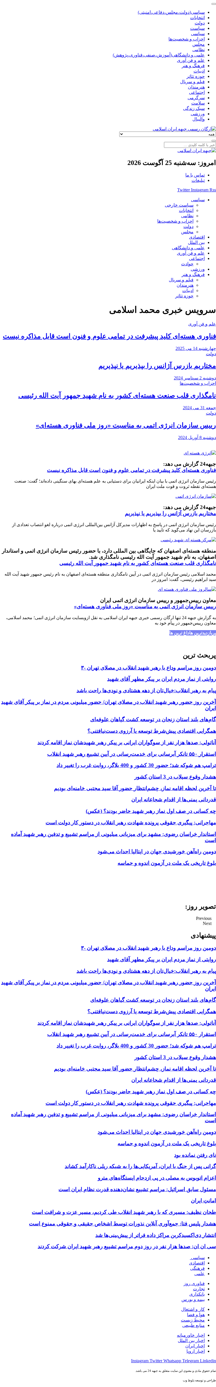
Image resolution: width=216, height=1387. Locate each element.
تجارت (199, 1288)
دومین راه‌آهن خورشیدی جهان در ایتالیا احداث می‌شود (157, 851)
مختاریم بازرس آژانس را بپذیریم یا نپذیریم (157, 365)
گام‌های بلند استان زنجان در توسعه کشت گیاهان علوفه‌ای (153, 719)
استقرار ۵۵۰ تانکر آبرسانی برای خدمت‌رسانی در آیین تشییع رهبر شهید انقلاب (131, 754)
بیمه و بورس (193, 1299)
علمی (199, 1273)
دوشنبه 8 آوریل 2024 (197, 437)
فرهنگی (197, 1268)
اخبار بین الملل (191, 1340)
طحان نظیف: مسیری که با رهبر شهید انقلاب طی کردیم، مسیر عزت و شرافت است (124, 1212)
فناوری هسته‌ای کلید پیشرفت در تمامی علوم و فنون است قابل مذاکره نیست (109, 336)
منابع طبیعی (193, 1325)
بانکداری (197, 1294)
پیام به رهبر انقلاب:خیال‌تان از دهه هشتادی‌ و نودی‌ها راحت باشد (146, 690)
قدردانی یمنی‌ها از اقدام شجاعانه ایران (173, 799)
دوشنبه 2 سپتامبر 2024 (195, 377)
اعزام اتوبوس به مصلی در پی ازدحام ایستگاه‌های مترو (157, 1178)
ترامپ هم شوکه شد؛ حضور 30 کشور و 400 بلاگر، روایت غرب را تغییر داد (136, 765)
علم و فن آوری (202, 324)
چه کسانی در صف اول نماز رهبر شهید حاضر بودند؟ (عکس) (151, 811)
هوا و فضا (196, 1314)
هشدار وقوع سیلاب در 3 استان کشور (175, 777)
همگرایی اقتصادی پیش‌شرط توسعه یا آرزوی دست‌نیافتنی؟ (151, 731)
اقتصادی (197, 1263)
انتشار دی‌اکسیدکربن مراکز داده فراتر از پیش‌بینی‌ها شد (155, 1235)
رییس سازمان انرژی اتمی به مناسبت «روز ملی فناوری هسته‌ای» (126, 425)
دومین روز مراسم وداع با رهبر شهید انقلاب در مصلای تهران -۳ (148, 668)
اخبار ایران (195, 1345)
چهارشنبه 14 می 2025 (196, 348)
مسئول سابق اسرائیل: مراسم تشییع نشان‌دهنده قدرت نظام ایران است (137, 1189)
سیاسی (197, 1257)
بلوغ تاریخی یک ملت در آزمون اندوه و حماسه (167, 863)
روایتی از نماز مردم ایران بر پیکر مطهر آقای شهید (161, 679)
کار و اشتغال (193, 1309)
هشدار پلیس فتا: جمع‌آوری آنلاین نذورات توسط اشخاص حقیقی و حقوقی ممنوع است (122, 1224)
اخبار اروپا (195, 1351)
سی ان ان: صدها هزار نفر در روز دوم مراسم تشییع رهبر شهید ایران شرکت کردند (127, 1246)
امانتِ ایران (203, 1200)
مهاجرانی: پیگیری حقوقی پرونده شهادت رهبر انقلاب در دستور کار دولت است (131, 822)
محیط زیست (193, 1320)
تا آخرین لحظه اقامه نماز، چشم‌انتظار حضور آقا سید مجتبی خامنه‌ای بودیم (135, 788)
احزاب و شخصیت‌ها (198, 383)
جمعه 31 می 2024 (199, 407)
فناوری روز (194, 1283)
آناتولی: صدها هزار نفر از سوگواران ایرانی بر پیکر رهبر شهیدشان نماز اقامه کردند (126, 742)
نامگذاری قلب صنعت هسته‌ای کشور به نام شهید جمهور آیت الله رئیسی (117, 395)
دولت (211, 353)
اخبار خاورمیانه (191, 1335)
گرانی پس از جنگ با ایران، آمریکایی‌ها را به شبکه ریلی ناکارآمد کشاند (140, 1166)
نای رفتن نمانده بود (195, 1155)
